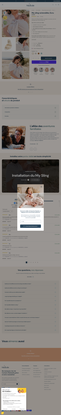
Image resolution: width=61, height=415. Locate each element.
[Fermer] (41, 186)
